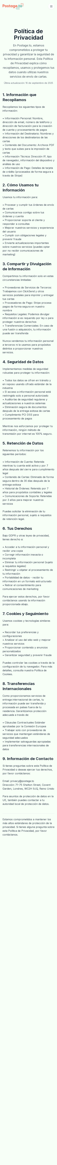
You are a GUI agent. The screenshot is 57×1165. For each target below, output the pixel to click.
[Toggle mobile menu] (51, 6)
